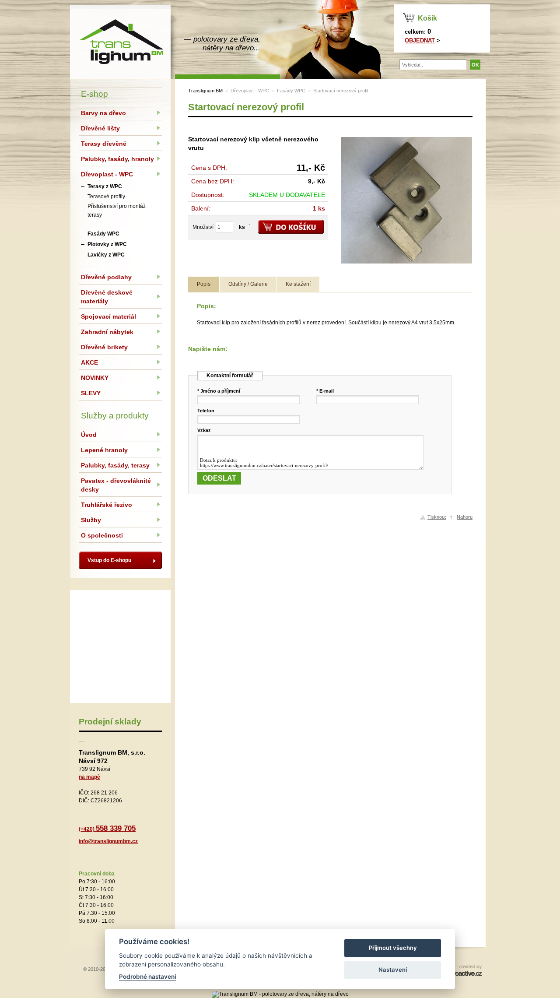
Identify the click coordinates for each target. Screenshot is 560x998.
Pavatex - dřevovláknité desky (116, 485)
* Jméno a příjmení (218, 391)
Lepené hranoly (104, 449)
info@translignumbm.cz (108, 841)
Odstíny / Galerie (248, 284)
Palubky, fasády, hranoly (117, 158)
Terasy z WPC (105, 186)
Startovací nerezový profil (340, 90)
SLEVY (91, 393)
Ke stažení (298, 284)
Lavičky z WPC (106, 255)
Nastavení (392, 969)
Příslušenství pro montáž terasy (117, 210)
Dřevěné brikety (104, 347)
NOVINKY (94, 377)
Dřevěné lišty (100, 128)
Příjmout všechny (393, 947)
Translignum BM (205, 90)
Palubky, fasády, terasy (115, 465)
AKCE (89, 362)
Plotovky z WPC (107, 244)
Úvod (89, 434)
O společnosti (102, 535)
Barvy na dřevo (103, 112)
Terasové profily (106, 196)
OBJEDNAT (420, 40)
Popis (203, 284)
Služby (91, 520)
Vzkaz (204, 430)
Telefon (205, 410)
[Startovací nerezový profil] (406, 264)
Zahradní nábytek (107, 331)
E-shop (94, 93)
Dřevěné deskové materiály (107, 297)
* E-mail (325, 391)
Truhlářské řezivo (106, 504)
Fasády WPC (291, 90)
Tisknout (436, 517)
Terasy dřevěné (103, 143)
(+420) (107, 829)
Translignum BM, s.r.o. (120, 41)
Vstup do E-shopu (109, 560)
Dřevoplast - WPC (250, 90)
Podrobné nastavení (147, 976)
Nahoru (464, 517)
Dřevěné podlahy (106, 277)
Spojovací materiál (108, 316)
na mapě (89, 777)
